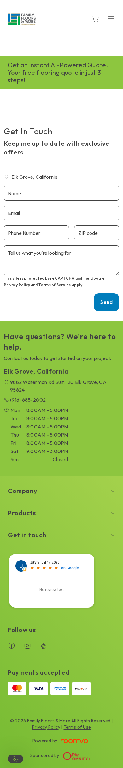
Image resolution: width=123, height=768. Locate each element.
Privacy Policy (17, 284)
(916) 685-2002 (28, 400)
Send (106, 302)
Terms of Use (77, 727)
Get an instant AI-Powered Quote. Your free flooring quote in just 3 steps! (58, 72)
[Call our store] (15, 759)
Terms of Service (54, 284)
